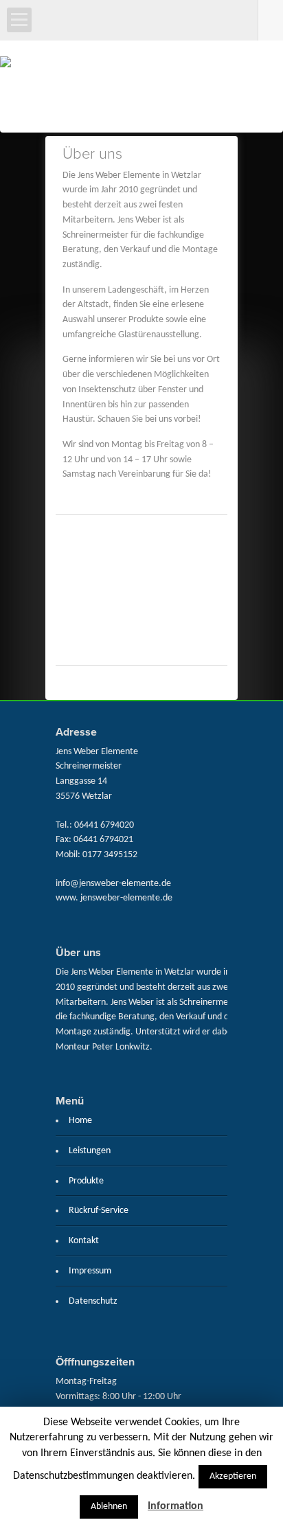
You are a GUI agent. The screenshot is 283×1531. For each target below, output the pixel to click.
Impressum (90, 1271)
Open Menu (19, 20)
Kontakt (84, 1241)
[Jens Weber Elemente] (141, 91)
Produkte (86, 1181)
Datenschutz (93, 1301)
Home (80, 1120)
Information (175, 1506)
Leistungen (90, 1151)
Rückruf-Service (98, 1210)
